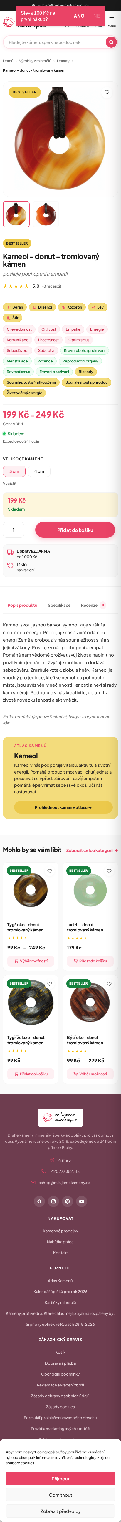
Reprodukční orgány (80, 361)
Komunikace (17, 339)
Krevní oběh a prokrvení (84, 350)
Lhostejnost (48, 339)
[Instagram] (53, 1201)
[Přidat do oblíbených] (106, 92)
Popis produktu (22, 605)
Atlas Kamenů (60, 1280)
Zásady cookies (60, 1406)
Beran (15, 307)
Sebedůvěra (17, 350)
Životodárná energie (24, 392)
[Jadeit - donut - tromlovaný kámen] (90, 890)
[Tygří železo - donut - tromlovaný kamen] (30, 1002)
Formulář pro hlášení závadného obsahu (60, 1417)
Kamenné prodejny (60, 1231)
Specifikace (59, 605)
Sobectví (46, 350)
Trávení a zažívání (54, 371)
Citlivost (48, 329)
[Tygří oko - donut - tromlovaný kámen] (30, 890)
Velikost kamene (23, 458)
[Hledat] (111, 42)
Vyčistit (9, 483)
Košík (60, 1352)
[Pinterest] (67, 1201)
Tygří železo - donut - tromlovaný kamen (27, 1040)
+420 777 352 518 (64, 1171)
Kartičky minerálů (60, 1302)
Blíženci (42, 307)
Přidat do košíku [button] (93, 961)
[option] (14, 471)
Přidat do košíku (75, 530)
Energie (97, 329)
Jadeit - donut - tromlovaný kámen (85, 927)
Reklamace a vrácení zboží (60, 1385)
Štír (13, 317)
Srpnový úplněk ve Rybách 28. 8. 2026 (60, 1324)
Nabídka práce (60, 1241)
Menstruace (17, 361)
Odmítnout (60, 1495)
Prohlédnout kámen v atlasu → (63, 807)
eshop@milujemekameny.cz (64, 5)
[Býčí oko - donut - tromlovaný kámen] (90, 1002)
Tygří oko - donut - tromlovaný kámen (25, 927)
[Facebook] (39, 1201)
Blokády (86, 371)
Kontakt (60, 1252)
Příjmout (61, 1478)
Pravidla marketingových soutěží (60, 1428)
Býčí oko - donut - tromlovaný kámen (85, 1040)
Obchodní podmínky (60, 1374)
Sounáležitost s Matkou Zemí (31, 382)
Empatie (73, 329)
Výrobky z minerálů (35, 60)
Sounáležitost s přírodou (86, 382)
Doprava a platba (60, 1363)
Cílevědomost (19, 329)
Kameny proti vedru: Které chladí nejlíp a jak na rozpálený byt (60, 1313)
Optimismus (78, 339)
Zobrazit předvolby (61, 1511)
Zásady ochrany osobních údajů (60, 1396)
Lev (98, 307)
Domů (8, 60)
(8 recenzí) (51, 285)
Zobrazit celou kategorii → (92, 850)
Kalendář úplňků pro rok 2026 (60, 1291)
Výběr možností (34, 961)
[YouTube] (81, 1201)
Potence (45, 361)
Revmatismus (18, 371)
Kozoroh (72, 307)
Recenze (92, 605)
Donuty (63, 60)
